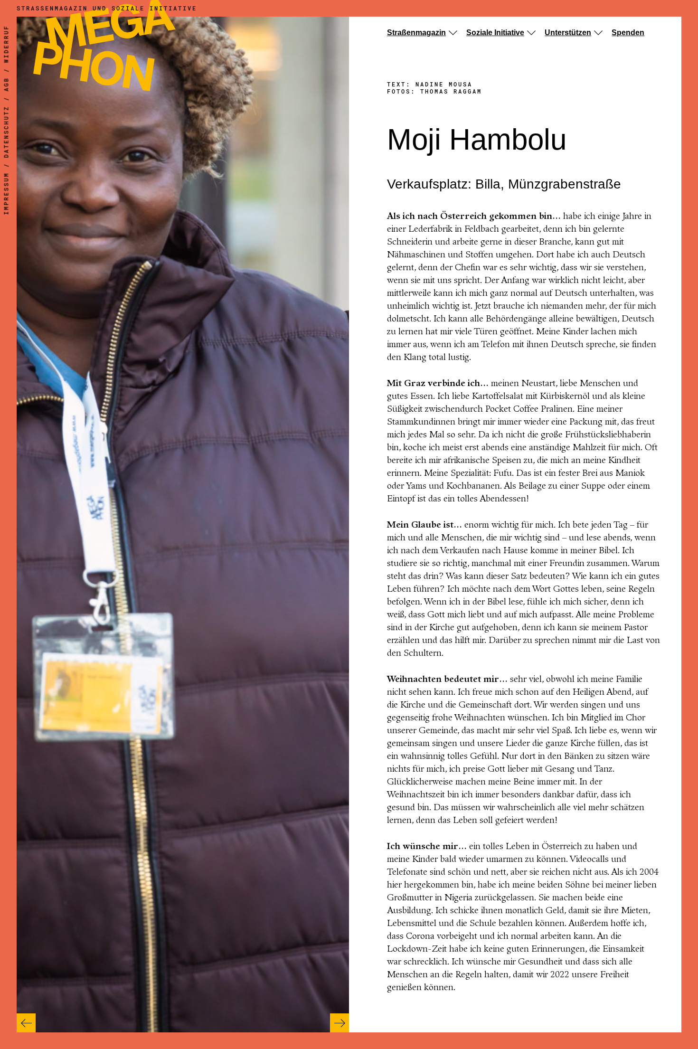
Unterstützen (568, 32)
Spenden (628, 32)
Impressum (6, 193)
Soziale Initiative (495, 32)
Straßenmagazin (416, 32)
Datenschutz (6, 132)
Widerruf (6, 44)
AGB (6, 84)
